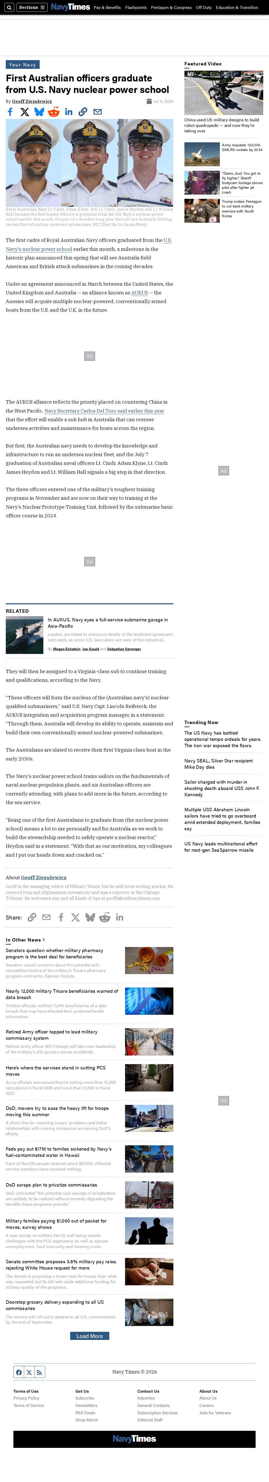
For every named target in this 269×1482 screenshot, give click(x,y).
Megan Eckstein (66, 648)
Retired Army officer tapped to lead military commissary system (51, 1034)
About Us (208, 1398)
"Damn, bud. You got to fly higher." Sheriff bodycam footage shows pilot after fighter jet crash (242, 182)
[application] (223, 93)
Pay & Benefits (107, 7)
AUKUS (139, 292)
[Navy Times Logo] (70, 7)
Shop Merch (86, 1420)
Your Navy (22, 64)
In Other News (23, 939)
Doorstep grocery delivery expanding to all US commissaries (55, 1304)
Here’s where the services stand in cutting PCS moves (56, 1070)
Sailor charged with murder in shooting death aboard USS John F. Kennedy (222, 788)
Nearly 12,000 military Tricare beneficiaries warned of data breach (62, 993)
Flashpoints (136, 7)
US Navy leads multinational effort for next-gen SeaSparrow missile (221, 846)
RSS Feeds (85, 1413)
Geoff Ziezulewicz (32, 101)
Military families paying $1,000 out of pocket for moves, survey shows (56, 1223)
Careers (206, 1405)
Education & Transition (237, 7)
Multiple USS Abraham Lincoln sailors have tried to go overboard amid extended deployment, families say (222, 818)
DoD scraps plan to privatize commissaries (51, 1184)
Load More (89, 1336)
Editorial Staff (149, 1420)
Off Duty (204, 7)
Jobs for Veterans (215, 1413)
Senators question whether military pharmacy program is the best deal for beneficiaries (54, 953)
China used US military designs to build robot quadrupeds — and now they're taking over (221, 125)
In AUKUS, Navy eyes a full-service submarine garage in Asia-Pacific (108, 622)
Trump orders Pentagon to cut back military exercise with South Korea (242, 208)
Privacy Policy (26, 1398)
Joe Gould (90, 648)
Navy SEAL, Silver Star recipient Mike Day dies (218, 763)
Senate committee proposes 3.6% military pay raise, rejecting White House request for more (61, 1264)
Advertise (146, 1398)
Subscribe (84, 1398)
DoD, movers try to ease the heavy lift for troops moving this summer (57, 1110)
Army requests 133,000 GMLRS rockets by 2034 (242, 147)
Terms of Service (28, 1405)
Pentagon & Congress (171, 7)
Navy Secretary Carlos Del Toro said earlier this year (104, 411)
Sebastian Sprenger (124, 648)
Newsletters (86, 1405)
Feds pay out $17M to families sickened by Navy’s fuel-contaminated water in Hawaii (59, 1151)
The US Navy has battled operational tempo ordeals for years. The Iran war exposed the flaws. (222, 738)
